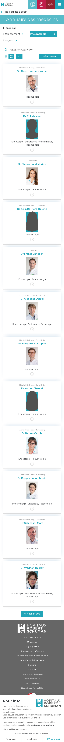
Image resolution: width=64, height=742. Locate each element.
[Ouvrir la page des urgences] (50, 4)
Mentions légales (32, 683)
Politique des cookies (32, 679)
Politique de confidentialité (32, 674)
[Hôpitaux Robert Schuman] (32, 627)
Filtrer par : (10, 28)
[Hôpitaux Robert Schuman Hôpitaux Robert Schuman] (6, 4)
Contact (32, 669)
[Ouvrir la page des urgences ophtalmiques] (41, 4)
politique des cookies (42, 725)
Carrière (32, 665)
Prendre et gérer (32, 655)
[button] (59, 4)
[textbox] (16, 34)
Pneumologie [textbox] (42, 34)
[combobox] (16, 34)
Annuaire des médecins (32, 19)
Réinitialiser (49, 56)
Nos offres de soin (16, 12)
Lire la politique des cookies (14, 729)
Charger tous (32, 614)
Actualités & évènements (32, 660)
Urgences (32, 642)
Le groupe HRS (32, 646)
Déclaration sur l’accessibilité (32, 688)
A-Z (19, 56)
